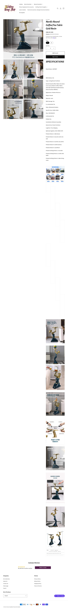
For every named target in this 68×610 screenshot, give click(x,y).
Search (4, 588)
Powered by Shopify (16, 606)
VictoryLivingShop (9, 606)
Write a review (42, 567)
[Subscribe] (25, 595)
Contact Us (5, 583)
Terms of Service (38, 586)
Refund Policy (37, 581)
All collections (6, 579)
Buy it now (55, 56)
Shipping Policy (37, 583)
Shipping (47, 34)
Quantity (47, 45)
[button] (28, 4)
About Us (5, 581)
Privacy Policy (37, 579)
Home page (5, 586)
